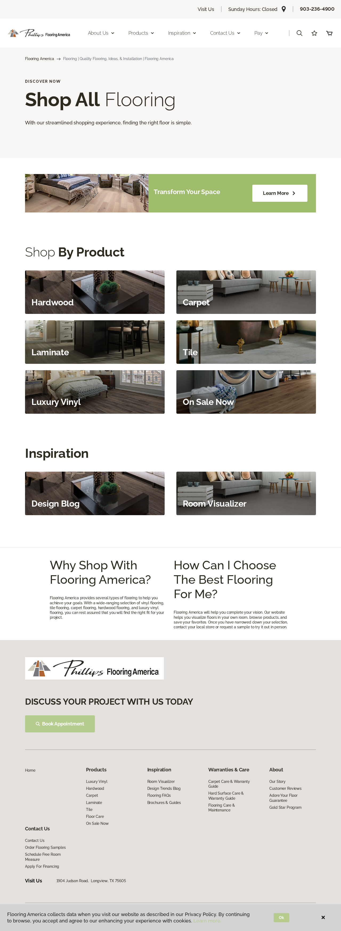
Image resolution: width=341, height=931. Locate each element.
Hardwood (95, 788)
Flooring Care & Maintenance (221, 807)
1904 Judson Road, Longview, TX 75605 (91, 881)
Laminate (94, 802)
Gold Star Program (285, 807)
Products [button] (138, 33)
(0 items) (329, 33)
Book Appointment (63, 724)
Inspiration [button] (179, 33)
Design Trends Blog (164, 788)
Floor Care (95, 816)
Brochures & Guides (164, 802)
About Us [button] (98, 33)
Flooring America (39, 59)
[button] (299, 33)
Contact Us (34, 840)
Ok (281, 918)
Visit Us (206, 9)
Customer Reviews (285, 788)
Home (30, 770)
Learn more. (207, 921)
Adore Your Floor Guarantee (283, 797)
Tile (89, 809)
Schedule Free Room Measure (42, 856)
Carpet (92, 795)
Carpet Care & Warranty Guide (229, 783)
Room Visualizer (161, 781)
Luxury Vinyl (96, 781)
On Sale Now (97, 823)
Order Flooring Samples (45, 847)
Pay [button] (258, 33)
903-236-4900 (317, 9)
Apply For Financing (42, 866)
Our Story (277, 781)
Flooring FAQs (159, 795)
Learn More (276, 193)
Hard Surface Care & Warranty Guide (226, 795)
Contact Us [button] (222, 33)
